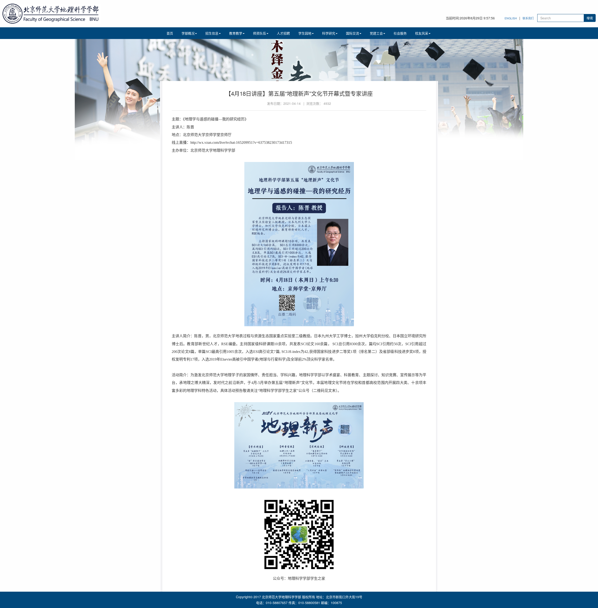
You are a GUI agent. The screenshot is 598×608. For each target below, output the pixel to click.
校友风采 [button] (421, 33)
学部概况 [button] (188, 33)
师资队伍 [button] (259, 33)
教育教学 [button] (235, 33)
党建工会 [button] (376, 33)
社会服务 (400, 33)
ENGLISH (511, 18)
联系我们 (528, 18)
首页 (170, 33)
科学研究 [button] (328, 33)
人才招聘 (283, 33)
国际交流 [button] (352, 33)
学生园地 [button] (304, 33)
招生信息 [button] (211, 33)
